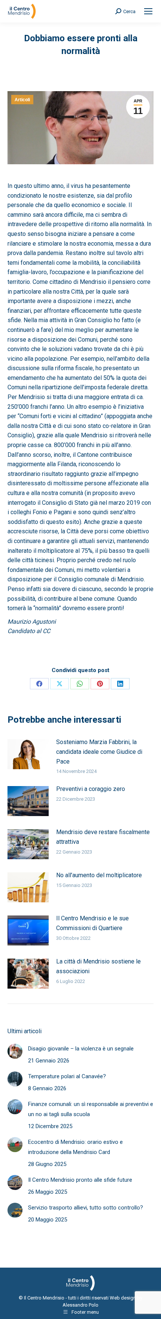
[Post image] (28, 754)
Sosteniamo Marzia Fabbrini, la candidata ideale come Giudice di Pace (99, 751)
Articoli (22, 99)
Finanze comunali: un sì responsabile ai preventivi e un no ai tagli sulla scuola (90, 1109)
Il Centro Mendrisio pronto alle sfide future (80, 1179)
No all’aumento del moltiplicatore (99, 875)
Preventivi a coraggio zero (90, 788)
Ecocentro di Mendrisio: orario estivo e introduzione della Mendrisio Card (75, 1147)
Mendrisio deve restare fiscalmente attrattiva (103, 836)
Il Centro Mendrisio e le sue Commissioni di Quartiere (92, 923)
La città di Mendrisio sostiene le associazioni (98, 966)
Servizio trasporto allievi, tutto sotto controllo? (85, 1207)
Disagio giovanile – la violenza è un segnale (81, 1048)
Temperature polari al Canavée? (67, 1076)
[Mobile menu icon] (148, 11)
